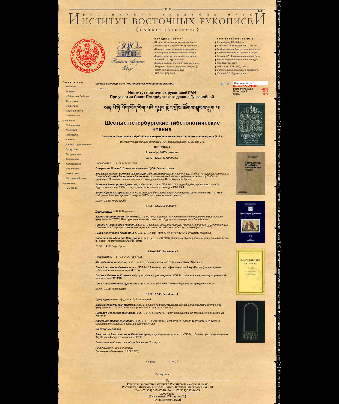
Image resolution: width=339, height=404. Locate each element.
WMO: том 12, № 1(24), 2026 (169, 70)
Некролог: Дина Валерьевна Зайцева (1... (177, 66)
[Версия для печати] (222, 82)
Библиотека (73, 168)
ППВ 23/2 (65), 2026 (165, 73)
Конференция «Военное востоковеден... (176, 52)
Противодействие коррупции (74, 180)
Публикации (73, 125)
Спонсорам (72, 159)
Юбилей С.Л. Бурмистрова (169, 59)
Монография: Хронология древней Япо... (177, 46)
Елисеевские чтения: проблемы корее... (176, 56)
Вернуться (162, 374)
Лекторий (71, 130)
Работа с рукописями (78, 144)
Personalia (72, 106)
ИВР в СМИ (72, 173)
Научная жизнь (74, 110)
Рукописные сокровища (71, 117)
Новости (71, 86)
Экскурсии (72, 149)
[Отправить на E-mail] (227, 82)
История (71, 91)
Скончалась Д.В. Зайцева (230, 42)
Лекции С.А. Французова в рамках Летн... (239, 56)
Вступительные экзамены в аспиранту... (176, 49)
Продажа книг (74, 154)
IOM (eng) (71, 188)
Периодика (72, 134)
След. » (173, 361)
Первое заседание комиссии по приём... (176, 42)
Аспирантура (73, 164)
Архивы (70, 139)
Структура (72, 101)
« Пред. (150, 361)
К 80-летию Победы (77, 96)
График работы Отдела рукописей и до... (177, 63)
